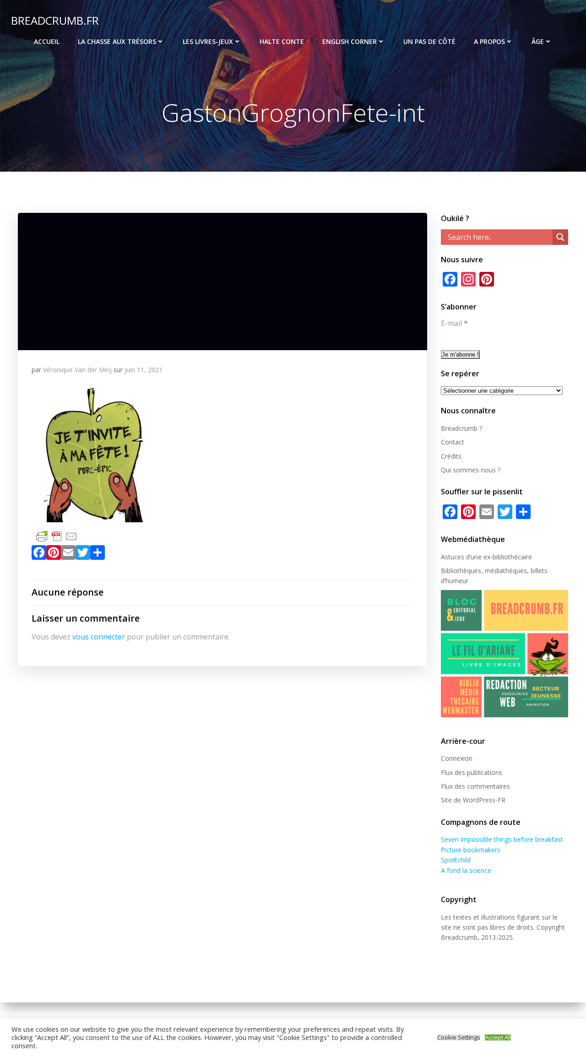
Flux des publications (471, 772)
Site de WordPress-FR (473, 800)
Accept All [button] (498, 1037)
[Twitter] (83, 554)
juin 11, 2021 (144, 369)
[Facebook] (39, 554)
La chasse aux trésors (117, 41)
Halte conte (282, 41)
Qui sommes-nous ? (470, 470)
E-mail (454, 323)
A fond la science (466, 870)
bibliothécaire (512, 556)
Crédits (451, 456)
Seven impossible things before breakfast (502, 839)
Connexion (456, 758)
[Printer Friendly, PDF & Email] (57, 535)
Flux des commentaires (475, 786)
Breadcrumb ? (461, 428)
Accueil (47, 41)
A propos (489, 41)
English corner (349, 41)
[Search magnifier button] (560, 237)
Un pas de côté (429, 41)
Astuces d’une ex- (467, 556)
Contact (452, 442)
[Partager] (97, 554)
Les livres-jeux (208, 41)
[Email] (68, 554)
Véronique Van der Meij (77, 369)
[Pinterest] (53, 554)
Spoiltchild (456, 860)
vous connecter (98, 637)
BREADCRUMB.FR (55, 20)
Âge (538, 41)
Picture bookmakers (470, 849)
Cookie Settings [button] (458, 1037)
